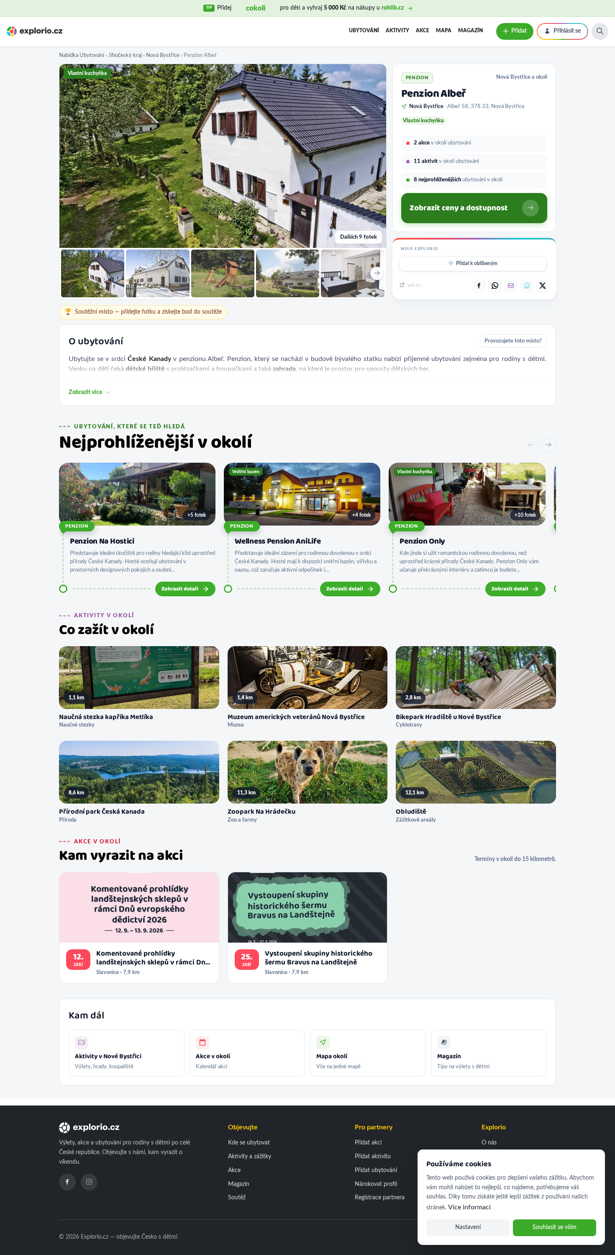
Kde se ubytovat (249, 1143)
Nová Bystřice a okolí (521, 77)
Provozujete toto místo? (513, 340)
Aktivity (397, 30)
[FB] (479, 286)
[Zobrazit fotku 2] (157, 273)
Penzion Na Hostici (102, 541)
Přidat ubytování (376, 1170)
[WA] (495, 286)
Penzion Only (422, 541)
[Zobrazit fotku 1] (92, 273)
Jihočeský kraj (125, 55)
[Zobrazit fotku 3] (222, 273)
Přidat (519, 31)
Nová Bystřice (162, 55)
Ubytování (364, 30)
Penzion (76, 526)
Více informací (469, 1207)
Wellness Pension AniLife (277, 541)
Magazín (470, 30)
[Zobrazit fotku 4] (287, 273)
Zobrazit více (85, 392)
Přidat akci (368, 1143)
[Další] (548, 445)
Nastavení (468, 1227)
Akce (422, 30)
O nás (489, 1143)
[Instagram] (89, 1182)
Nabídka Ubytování (81, 55)
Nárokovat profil (376, 1184)
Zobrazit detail (179, 589)
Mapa (443, 30)
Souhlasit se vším (555, 1227)
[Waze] (526, 286)
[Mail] (511, 286)
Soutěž (237, 1198)
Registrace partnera (380, 1198)
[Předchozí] (530, 445)
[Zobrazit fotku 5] (352, 273)
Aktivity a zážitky (249, 1157)
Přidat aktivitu (373, 1157)
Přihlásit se (567, 31)
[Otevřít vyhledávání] (600, 31)
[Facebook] (67, 1182)
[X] (542, 286)
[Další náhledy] (377, 273)
